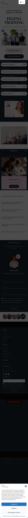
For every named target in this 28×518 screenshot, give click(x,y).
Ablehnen (14, 508)
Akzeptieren (14, 504)
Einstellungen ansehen (14, 512)
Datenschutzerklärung (15, 516)
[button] (26, 486)
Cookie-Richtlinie (6, 516)
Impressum (23, 516)
